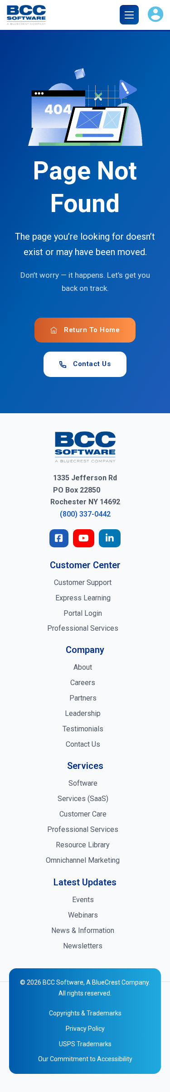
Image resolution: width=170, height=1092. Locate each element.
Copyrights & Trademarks (85, 1013)
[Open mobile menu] (131, 15)
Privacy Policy (85, 1028)
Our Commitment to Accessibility (85, 1059)
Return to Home (92, 330)
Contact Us (92, 364)
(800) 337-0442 (85, 514)
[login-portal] (155, 15)
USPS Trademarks (85, 1044)
